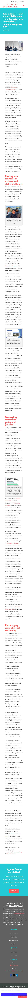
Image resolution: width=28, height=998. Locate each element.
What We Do (13, 937)
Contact (13, 944)
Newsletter (21, 1)
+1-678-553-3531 (14, 965)
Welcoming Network (11, 266)
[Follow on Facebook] (11, 975)
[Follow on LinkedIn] (17, 975)
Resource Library (13, 940)
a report (19, 430)
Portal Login (14, 1)
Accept (14, 995)
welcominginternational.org (14, 852)
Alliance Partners (13, 933)
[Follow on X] (14, 975)
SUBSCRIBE (14, 891)
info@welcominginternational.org (14, 971)
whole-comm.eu (10, 854)
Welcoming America (19, 914)
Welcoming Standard (13, 543)
